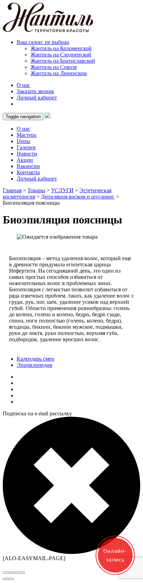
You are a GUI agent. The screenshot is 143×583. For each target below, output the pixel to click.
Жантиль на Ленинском (59, 73)
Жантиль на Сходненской (61, 55)
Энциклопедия (34, 365)
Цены (23, 141)
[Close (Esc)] (5, 573)
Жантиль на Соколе (54, 67)
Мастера (26, 135)
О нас (23, 85)
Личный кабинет (37, 97)
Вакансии (28, 166)
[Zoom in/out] (22, 573)
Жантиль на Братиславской (63, 61)
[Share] (11, 573)
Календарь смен (35, 359)
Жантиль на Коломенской (61, 48)
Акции (25, 160)
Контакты (28, 172)
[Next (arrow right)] (11, 579)
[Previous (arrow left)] (5, 579)
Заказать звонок (35, 91)
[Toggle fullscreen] (16, 573)
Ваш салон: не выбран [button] (43, 42)
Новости (27, 154)
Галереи (26, 147)
